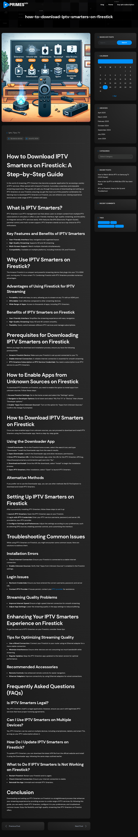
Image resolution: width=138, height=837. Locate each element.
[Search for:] (109, 42)
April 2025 (102, 113)
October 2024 (103, 126)
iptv (10, 132)
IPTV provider (57, 589)
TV (19, 132)
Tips (15, 132)
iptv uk (120, 226)
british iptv (104, 222)
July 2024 (101, 134)
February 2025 (103, 121)
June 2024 (102, 139)
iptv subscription (107, 226)
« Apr (115, 96)
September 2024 (104, 130)
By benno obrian (16, 139)
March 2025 (102, 117)
